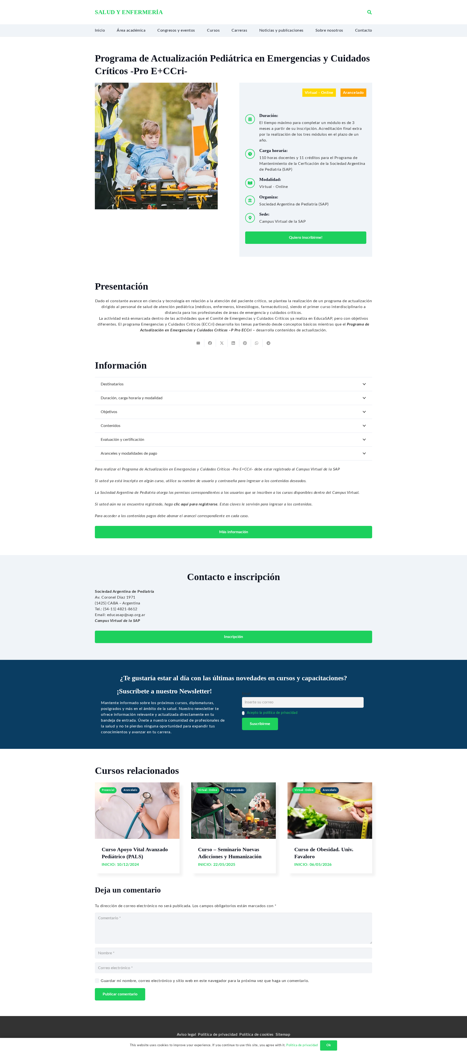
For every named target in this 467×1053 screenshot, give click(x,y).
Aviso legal (186, 1034)
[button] (369, 12)
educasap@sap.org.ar (126, 615)
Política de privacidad (217, 1034)
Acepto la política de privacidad (272, 713)
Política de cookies (256, 1034)
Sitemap (283, 1034)
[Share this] (210, 343)
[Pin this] (245, 343)
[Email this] (198, 343)
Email (246, 694)
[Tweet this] (222, 343)
